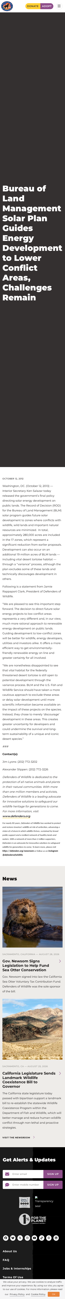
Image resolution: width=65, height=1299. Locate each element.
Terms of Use (13, 1277)
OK (53, 1294)
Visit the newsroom (16, 1137)
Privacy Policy (17, 1294)
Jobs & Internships (17, 1268)
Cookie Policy (38, 1294)
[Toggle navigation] (59, 6)
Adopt (47, 6)
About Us (10, 1251)
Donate (33, 6)
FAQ (6, 1260)
